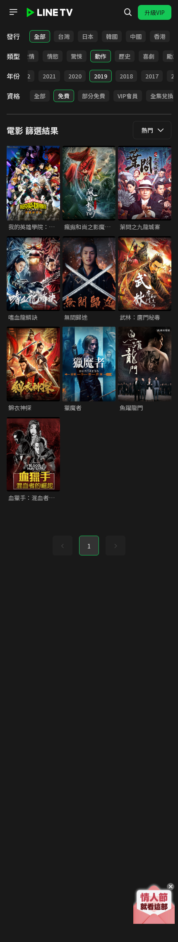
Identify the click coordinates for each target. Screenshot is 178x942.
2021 (49, 76)
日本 (88, 36)
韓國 (112, 36)
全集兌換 (161, 96)
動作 (100, 56)
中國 (136, 36)
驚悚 (76, 56)
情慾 (52, 56)
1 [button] (89, 546)
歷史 (124, 56)
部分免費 (93, 96)
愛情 (28, 56)
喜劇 (148, 56)
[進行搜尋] (128, 12)
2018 (126, 76)
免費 (64, 96)
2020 (75, 76)
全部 (40, 36)
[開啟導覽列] (13, 12)
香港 (160, 36)
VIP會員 (128, 96)
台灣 (64, 36)
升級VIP (154, 12)
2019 (100, 76)
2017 (152, 76)
